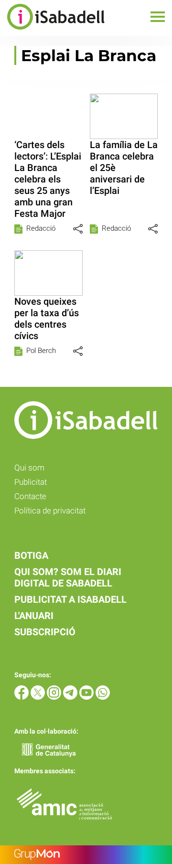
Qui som (29, 467)
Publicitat (30, 482)
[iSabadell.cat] (52, 31)
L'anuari (34, 615)
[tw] (39, 697)
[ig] (55, 697)
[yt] (87, 697)
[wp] (103, 697)
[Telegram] (71, 697)
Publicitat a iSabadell (70, 599)
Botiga (31, 555)
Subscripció (44, 632)
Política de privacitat (50, 510)
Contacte (30, 496)
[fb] (22, 697)
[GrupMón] (86, 854)
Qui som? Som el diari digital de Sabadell (67, 577)
